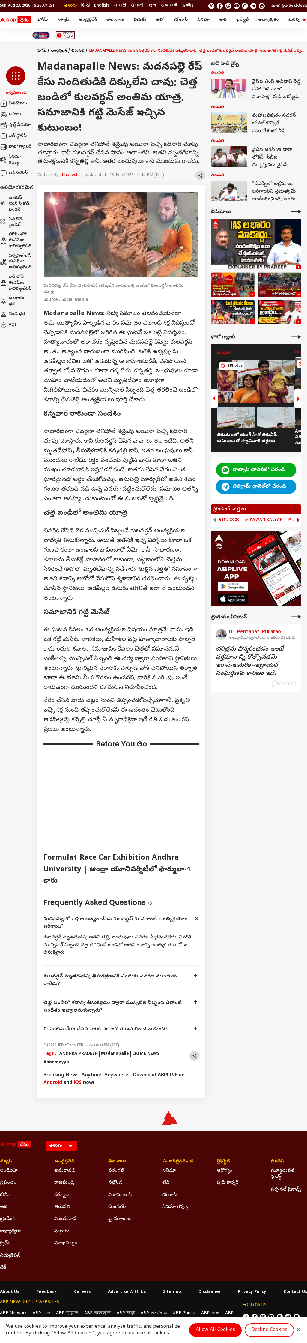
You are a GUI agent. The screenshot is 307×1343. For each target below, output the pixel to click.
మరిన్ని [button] (294, 20)
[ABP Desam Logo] (15, 20)
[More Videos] (296, 211)
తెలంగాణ (115, 20)
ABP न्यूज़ (67, 1313)
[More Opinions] (296, 617)
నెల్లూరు (62, 1231)
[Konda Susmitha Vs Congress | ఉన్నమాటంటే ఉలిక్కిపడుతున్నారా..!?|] (233, 312)
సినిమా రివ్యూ (15, 160)
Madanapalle (115, 1054)
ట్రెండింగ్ (7, 1219)
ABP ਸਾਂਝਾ (210, 1313)
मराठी (119, 6)
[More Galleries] (296, 337)
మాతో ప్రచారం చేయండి (289, 6)
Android (52, 1083)
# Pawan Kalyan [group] (264, 519)
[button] (16, 81)
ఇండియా (9, 1171)
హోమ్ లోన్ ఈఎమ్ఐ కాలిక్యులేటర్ (20, 240)
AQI (12, 325)
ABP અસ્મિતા (154, 1313)
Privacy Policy (252, 1292)
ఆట (223, 20)
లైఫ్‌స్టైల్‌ (242, 20)
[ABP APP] (233, 586)
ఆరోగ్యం (224, 1171)
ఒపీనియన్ (18, 173)
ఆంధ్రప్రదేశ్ (88, 20)
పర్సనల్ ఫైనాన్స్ (286, 1189)
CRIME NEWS (145, 1054)
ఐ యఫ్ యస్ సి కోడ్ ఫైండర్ (19, 204)
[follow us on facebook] (219, 6)
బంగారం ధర (16, 301)
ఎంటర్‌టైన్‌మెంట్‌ (177, 1162)
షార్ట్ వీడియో (20, 125)
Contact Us (295, 1292)
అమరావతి (65, 1171)
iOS (78, 1083)
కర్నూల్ (61, 1195)
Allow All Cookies (215, 1330)
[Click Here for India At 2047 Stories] (41, 35)
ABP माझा (126, 1313)
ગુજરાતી (168, 6)
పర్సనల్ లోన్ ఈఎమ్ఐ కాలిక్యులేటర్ (20, 262)
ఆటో (160, 20)
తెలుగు (70, 6)
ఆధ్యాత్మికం (268, 20)
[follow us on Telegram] (253, 6)
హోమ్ (42, 20)
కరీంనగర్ (117, 1207)
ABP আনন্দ (97, 1313)
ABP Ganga (184, 1313)
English (101, 6)
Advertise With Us (127, 1292)
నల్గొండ (115, 1183)
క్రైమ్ (5, 1243)
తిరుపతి (77, 51)
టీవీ (165, 1183)
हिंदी (85, 6)
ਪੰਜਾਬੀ (136, 6)
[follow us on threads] (228, 6)
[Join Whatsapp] (261, 6)
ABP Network (13, 1313)
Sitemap (172, 1292)
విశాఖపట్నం (65, 1243)
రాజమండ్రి (64, 1183)
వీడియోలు (18, 103)
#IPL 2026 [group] (229, 519)
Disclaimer (209, 1292)
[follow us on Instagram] (245, 6)
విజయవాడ (65, 1219)
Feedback (47, 1292)
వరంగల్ (116, 1171)
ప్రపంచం (8, 1183)
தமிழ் (188, 6)
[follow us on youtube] (236, 6)
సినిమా (203, 20)
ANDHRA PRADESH (78, 1054)
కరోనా (5, 1195)
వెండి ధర (17, 314)
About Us (9, 1292)
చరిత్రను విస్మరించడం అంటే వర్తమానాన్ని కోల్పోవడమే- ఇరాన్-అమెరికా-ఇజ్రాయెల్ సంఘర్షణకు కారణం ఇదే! (249, 661)
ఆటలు (15, 114)
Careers (82, 1292)
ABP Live (41, 1313)
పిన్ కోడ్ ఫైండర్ (16, 222)
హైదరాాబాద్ (119, 1219)
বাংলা (152, 6)
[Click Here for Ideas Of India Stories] (65, 35)
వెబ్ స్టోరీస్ (18, 136)
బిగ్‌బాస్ (181, 20)
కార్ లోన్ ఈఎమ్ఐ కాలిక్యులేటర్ (20, 283)
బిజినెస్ (139, 20)
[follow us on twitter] (211, 6)
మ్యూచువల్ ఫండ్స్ (282, 1174)
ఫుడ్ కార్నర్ (227, 1183)
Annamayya (56, 1063)
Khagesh (70, 175)
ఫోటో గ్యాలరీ (20, 147)
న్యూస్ (63, 20)
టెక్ (3, 1267)
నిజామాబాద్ (120, 1195)
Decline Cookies (269, 1330)
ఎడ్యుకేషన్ (10, 1255)
